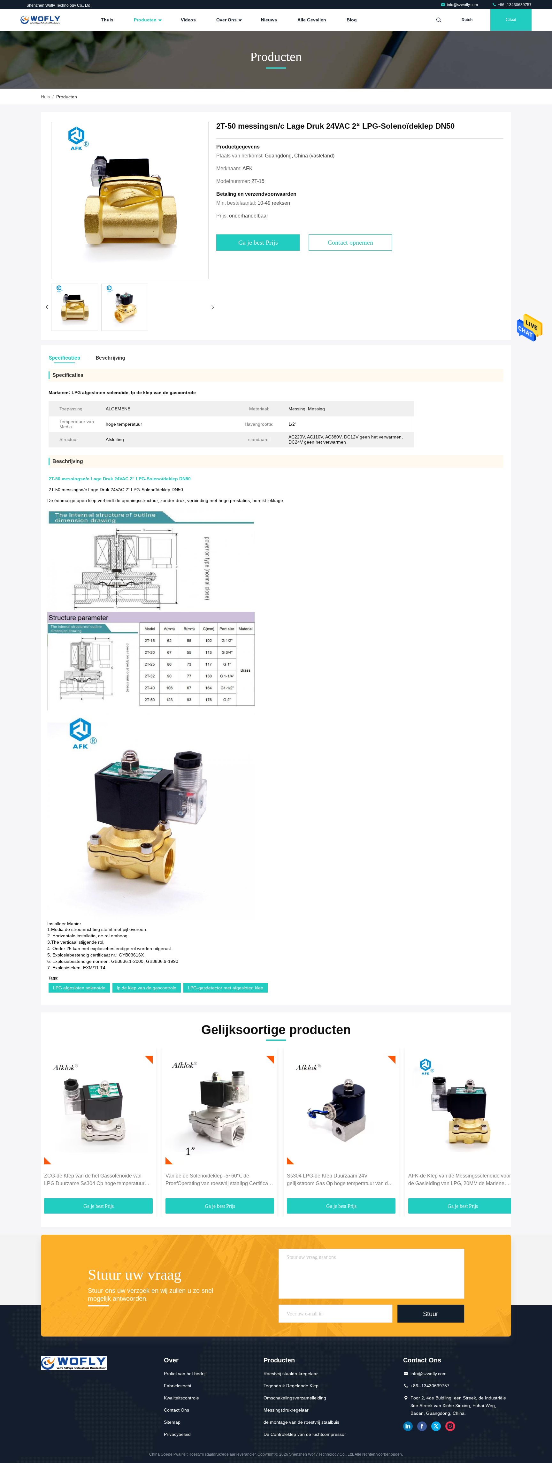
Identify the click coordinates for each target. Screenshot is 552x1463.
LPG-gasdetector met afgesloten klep (225, 987)
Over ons (227, 19)
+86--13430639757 (514, 5)
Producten (146, 19)
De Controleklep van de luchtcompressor (305, 1434)
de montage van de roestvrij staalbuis (301, 1422)
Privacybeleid (177, 1434)
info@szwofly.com (463, 5)
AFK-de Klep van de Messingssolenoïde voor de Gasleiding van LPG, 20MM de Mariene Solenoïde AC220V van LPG (459, 1180)
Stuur (430, 1313)
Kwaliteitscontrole (181, 1397)
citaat (511, 19)
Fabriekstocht (177, 1385)
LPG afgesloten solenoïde (79, 987)
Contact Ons (176, 1410)
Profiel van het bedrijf (185, 1373)
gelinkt (408, 1426)
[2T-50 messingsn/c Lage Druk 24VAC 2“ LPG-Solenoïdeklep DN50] (129, 200)
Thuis (107, 19)
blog (352, 19)
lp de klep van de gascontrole (146, 987)
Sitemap (172, 1422)
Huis (45, 96)
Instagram (450, 1426)
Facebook (422, 1426)
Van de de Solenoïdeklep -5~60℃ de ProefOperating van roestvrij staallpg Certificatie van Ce (219, 1180)
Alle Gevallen (311, 19)
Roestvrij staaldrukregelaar (291, 1373)
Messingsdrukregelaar (286, 1410)
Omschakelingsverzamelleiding (295, 1397)
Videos (188, 19)
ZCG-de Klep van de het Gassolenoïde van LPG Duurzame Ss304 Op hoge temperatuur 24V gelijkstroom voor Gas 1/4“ (94, 1180)
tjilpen (436, 1426)
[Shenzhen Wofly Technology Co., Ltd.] (40, 20)
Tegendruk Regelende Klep (291, 1385)
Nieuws (269, 19)
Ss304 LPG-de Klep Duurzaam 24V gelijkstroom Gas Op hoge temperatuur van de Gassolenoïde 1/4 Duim (339, 1180)
